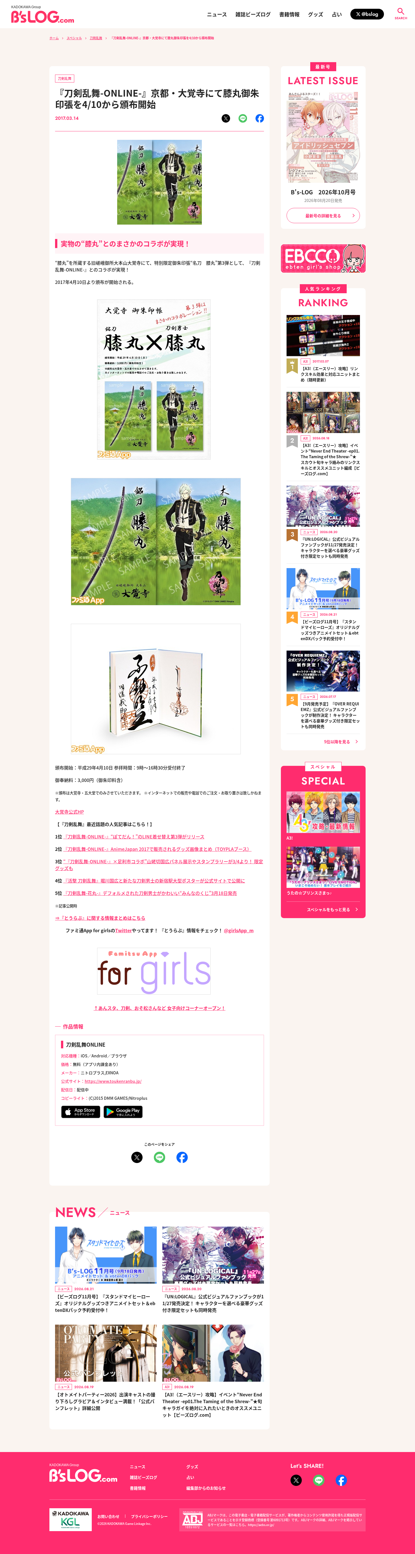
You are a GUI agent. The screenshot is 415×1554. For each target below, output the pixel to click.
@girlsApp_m (239, 930)
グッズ (315, 14)
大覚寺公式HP (69, 811)
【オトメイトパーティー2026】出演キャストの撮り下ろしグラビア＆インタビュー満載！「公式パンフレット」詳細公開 (105, 1401)
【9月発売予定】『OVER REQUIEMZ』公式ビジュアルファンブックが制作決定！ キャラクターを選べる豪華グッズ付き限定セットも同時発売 (330, 715)
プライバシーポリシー (149, 1516)
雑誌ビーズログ (253, 14)
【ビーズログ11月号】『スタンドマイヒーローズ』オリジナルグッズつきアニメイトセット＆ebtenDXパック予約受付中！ (105, 1303)
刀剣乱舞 (96, 38)
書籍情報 (289, 14)
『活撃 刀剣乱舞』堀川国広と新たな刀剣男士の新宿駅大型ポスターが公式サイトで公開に (154, 880)
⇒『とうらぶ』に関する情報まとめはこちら (100, 917)
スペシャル (74, 38)
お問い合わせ (108, 1516)
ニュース (217, 14)
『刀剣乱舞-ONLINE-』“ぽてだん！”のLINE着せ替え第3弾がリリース (133, 836)
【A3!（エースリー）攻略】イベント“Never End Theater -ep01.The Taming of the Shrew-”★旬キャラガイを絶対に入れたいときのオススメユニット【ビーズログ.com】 (212, 1404)
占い (337, 14)
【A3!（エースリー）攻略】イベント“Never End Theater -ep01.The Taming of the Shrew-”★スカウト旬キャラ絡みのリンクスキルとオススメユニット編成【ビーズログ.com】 (330, 459)
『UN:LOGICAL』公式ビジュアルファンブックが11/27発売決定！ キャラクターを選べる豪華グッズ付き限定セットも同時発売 (213, 1303)
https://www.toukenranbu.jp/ (113, 1081)
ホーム (54, 38)
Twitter (123, 930)
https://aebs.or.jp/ (261, 1524)
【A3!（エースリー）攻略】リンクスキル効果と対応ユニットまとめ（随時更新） (330, 374)
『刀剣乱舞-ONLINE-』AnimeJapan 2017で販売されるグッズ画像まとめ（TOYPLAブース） (157, 849)
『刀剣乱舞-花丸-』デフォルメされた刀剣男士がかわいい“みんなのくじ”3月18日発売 (150, 893)
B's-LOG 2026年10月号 (323, 192)
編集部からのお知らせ (206, 1488)
